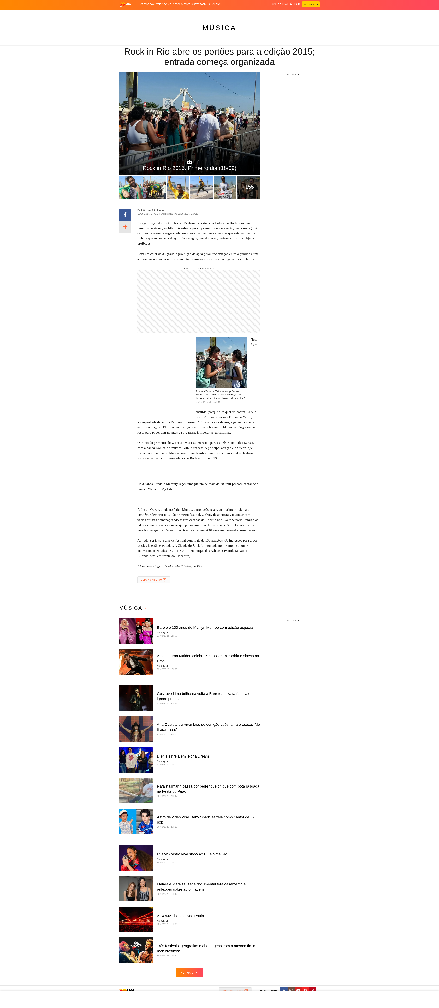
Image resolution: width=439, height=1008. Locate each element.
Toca (300, 14)
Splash (223, 14)
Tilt (253, 14)
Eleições (146, 14)
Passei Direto (191, 4)
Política (169, 14)
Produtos (126, 14)
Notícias (158, 14)
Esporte (212, 14)
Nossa (281, 14)
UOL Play (216, 4)
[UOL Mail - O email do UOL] (282, 4)
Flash (136, 14)
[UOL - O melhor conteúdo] (125, 4)
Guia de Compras (315, 14)
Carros (180, 14)
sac (274, 4)
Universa (234, 14)
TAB (287, 14)
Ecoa (259, 14)
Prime (293, 14)
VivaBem (245, 14)
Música (219, 28)
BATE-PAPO (161, 4)
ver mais (187, 972)
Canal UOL (269, 14)
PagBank (205, 4)
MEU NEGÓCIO (175, 4)
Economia (192, 14)
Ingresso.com (146, 4)
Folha (203, 14)
